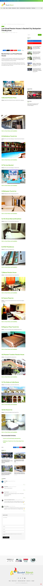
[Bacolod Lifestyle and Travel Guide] (7, 4)
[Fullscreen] (40, 98)
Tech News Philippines (30, 105)
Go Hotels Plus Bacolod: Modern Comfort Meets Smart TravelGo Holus (19, 460)
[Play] (28, 98)
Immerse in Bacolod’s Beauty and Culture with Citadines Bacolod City (19, 473)
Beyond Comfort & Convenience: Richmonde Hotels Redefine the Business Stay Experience (7, 473)
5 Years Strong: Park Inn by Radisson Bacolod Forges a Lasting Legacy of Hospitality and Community (7, 461)
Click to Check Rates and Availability (9, 130)
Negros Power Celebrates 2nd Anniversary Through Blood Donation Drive (36, 52)
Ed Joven (3, 32)
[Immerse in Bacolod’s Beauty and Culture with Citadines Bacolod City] (19, 468)
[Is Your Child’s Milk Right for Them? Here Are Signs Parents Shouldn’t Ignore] (29, 47)
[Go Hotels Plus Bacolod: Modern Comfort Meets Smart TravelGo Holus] (19, 455)
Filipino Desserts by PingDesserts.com (32, 104)
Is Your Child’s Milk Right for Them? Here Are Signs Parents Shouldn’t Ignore (37, 47)
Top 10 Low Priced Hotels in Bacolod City (12, 438)
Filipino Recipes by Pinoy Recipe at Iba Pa (33, 103)
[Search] (41, 8)
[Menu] (1, 8)
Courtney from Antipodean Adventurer (9, 499)
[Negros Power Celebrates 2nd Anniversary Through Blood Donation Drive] (29, 53)
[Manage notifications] (41, 584)
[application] (34, 95)
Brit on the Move (6, 506)
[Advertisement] (26, 4)
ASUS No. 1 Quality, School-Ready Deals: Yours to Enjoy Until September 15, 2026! (37, 64)
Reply (24, 484)
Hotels (3, 26)
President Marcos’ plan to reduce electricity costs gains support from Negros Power (37, 58)
